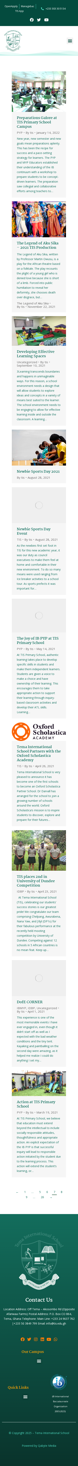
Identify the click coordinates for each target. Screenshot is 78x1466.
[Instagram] (36, 1339)
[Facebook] (31, 19)
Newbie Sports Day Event (33, 531)
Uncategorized (27, 362)
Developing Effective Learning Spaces (35, 354)
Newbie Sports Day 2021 (38, 472)
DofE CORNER (30, 1002)
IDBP (20, 891)
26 (42, 1197)
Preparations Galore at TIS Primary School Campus (37, 122)
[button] (70, 41)
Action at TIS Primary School (36, 1104)
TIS (19, 539)
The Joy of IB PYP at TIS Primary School (38, 641)
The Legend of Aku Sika (33, 303)
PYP (20, 133)
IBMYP (21, 1008)
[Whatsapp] (55, 1339)
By (29, 132)
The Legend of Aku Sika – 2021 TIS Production (37, 245)
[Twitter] (39, 19)
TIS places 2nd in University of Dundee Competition (36, 881)
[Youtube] (46, 19)
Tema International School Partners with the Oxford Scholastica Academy (39, 753)
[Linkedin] (42, 1339)
